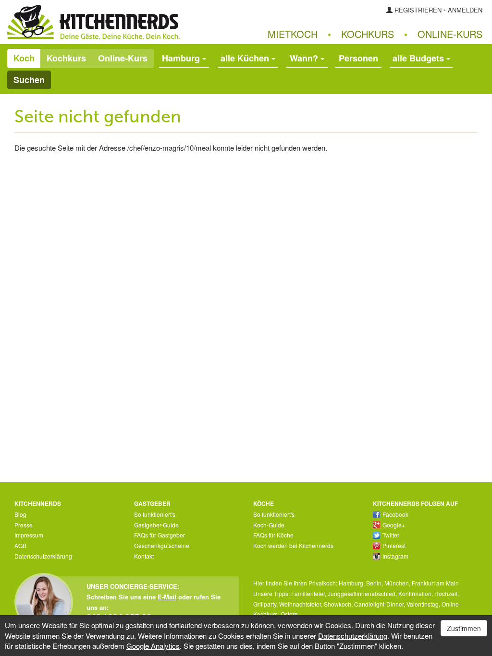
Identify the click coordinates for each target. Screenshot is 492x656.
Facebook (395, 514)
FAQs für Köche (273, 535)
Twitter (390, 535)
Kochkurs (367, 34)
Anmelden (465, 9)
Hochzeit (445, 593)
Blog (20, 514)
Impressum (28, 535)
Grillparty (264, 604)
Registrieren (418, 9)
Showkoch (337, 604)
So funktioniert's (154, 514)
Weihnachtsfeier (300, 604)
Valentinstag (422, 604)
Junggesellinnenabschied (361, 593)
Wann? (305, 58)
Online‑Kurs (450, 34)
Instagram (395, 556)
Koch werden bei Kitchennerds (293, 545)
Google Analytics (153, 646)
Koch (24, 58)
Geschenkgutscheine (161, 545)
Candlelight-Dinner (379, 604)
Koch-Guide (268, 525)
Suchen (29, 79)
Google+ (393, 525)
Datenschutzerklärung (43, 556)
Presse (23, 525)
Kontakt (144, 556)
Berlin (373, 583)
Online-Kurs (123, 58)
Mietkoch (293, 34)
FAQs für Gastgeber (159, 535)
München (396, 583)
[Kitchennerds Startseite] (123, 22)
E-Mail (167, 596)
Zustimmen (464, 628)
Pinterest (394, 545)
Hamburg (351, 583)
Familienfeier (308, 593)
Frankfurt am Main (435, 583)
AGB (20, 545)
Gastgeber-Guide (156, 525)
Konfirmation (414, 593)
